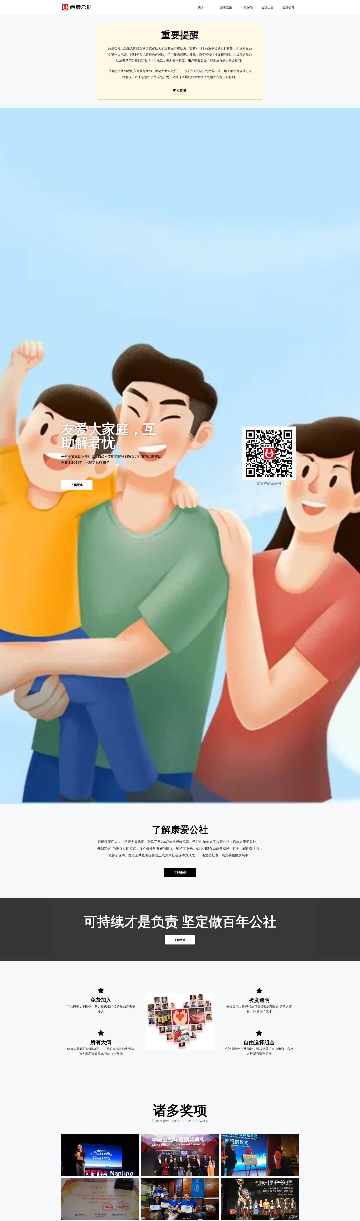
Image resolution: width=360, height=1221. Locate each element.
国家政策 (226, 7)
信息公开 (288, 7)
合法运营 (267, 7)
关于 (201, 7)
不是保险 (246, 7)
